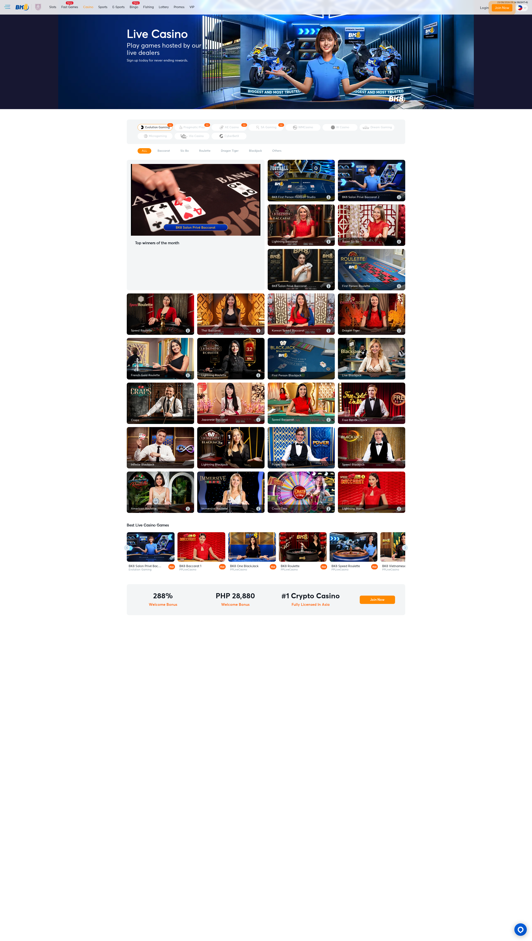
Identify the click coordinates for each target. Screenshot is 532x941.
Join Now (502, 8)
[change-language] (522, 8)
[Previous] (127, 548)
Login (484, 8)
